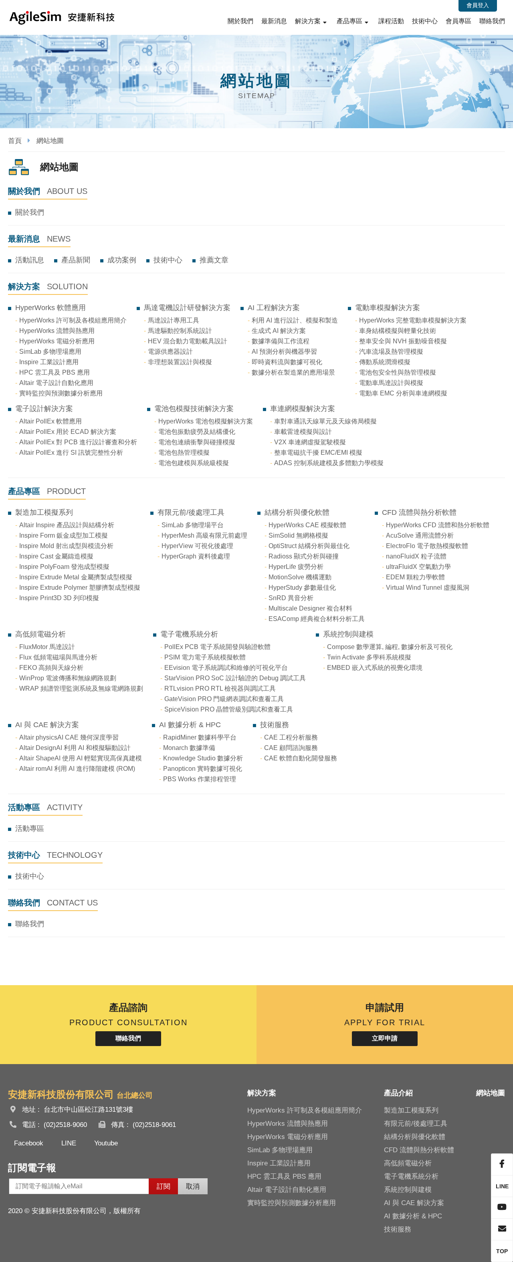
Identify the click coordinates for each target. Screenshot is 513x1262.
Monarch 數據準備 (189, 747)
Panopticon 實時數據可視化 (202, 768)
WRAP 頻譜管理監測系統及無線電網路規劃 (81, 688)
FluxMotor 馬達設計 (47, 646)
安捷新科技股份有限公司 (62, 17)
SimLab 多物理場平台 (193, 525)
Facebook (28, 1143)
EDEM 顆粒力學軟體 (415, 577)
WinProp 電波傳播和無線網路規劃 (67, 678)
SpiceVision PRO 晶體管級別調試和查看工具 (228, 709)
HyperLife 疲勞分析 (296, 566)
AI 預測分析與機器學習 (284, 351)
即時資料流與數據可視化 (287, 362)
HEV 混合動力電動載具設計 (187, 341)
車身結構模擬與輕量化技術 (397, 330)
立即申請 (385, 1038)
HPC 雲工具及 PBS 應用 (54, 372)
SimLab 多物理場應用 (50, 351)
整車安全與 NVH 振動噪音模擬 (403, 341)
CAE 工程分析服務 (291, 737)
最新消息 (274, 21)
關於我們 (240, 21)
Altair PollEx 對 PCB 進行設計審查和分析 (78, 442)
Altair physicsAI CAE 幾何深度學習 (69, 737)
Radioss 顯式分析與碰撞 (304, 556)
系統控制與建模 (348, 634)
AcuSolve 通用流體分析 (420, 535)
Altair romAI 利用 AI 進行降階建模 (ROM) (77, 768)
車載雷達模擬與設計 (303, 431)
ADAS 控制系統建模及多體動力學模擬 (329, 463)
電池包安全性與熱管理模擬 (397, 372)
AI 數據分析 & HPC (190, 725)
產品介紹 (398, 1093)
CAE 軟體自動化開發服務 (300, 758)
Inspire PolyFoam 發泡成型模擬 (64, 566)
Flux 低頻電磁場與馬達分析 (58, 657)
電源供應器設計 (170, 351)
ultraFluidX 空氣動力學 (418, 566)
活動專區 (29, 829)
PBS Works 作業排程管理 (199, 779)
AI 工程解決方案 (274, 308)
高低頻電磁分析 (40, 634)
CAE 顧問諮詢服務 (291, 747)
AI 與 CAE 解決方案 (47, 725)
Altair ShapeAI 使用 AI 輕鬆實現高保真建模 (80, 758)
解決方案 (308, 21)
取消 (193, 1186)
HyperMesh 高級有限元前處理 (204, 535)
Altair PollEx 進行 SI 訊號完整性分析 (71, 452)
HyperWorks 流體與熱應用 (57, 330)
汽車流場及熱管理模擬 (391, 351)
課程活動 (391, 21)
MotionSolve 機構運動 (300, 577)
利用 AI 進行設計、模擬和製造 (295, 320)
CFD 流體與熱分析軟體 (419, 512)
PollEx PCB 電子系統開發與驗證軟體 (217, 646)
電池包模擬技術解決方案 (194, 409)
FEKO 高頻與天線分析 (51, 667)
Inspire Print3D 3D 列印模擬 (59, 598)
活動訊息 (29, 260)
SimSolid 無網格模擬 (298, 535)
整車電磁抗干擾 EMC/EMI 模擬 (318, 452)
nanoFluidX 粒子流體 (416, 556)
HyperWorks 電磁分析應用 (57, 341)
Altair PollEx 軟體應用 (50, 421)
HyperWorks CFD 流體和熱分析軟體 (437, 525)
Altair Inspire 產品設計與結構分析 (66, 525)
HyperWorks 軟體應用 (50, 308)
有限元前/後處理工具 (191, 512)
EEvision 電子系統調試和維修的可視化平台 (226, 667)
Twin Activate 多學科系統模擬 (369, 657)
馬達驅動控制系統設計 (180, 330)
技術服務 (274, 725)
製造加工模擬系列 (44, 512)
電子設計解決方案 (44, 409)
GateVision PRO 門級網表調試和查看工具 (224, 699)
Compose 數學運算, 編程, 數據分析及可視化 (389, 646)
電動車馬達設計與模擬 (391, 382)
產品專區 (349, 21)
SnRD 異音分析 (291, 598)
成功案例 (121, 260)
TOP (502, 1251)
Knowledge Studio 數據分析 (203, 758)
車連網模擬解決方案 (302, 409)
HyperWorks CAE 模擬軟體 (307, 525)
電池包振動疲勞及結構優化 (196, 431)
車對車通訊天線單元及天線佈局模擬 (325, 421)
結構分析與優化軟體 (297, 512)
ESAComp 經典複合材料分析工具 (317, 618)
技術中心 (425, 21)
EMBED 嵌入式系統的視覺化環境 (374, 667)
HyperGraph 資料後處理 (196, 556)
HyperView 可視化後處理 (197, 545)
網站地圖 (490, 1093)
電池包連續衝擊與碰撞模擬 (196, 442)
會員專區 (458, 21)
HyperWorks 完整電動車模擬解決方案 (413, 320)
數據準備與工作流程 (280, 341)
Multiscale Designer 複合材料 (310, 608)
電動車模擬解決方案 (387, 308)
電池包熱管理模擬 (184, 452)
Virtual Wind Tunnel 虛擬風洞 (427, 587)
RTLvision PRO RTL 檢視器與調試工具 (220, 688)
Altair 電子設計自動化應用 (56, 382)
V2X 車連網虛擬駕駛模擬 (310, 442)
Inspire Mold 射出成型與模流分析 (66, 545)
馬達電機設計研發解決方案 (187, 308)
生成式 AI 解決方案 (279, 330)
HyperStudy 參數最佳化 (302, 587)
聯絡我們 (492, 21)
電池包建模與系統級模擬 (193, 463)
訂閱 (163, 1186)
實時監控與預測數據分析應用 (61, 393)
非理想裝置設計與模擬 (180, 362)
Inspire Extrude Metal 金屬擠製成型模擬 (75, 577)
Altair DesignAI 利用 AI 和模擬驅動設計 (75, 747)
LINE (68, 1143)
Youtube (106, 1143)
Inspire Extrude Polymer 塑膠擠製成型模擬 (79, 587)
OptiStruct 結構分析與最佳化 (309, 545)
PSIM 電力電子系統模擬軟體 (205, 657)
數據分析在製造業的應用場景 (293, 372)
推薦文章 (214, 260)
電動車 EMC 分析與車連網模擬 (403, 393)
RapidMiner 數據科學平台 (199, 737)
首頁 (15, 141)
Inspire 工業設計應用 (49, 362)
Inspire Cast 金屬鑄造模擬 (56, 556)
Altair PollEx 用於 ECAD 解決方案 (67, 431)
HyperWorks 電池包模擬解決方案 (205, 421)
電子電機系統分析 (189, 634)
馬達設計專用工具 (173, 320)
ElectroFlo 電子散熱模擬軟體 (427, 545)
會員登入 (478, 5)
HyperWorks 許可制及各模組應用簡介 (73, 320)
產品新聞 (75, 260)
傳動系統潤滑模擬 (384, 362)
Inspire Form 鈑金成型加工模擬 (63, 535)
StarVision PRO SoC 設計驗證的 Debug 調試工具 (235, 678)
